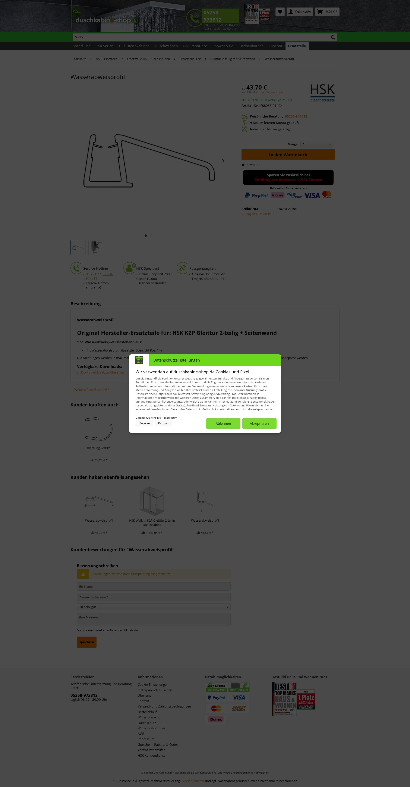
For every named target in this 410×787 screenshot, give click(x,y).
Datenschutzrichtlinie (148, 417)
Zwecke (144, 423)
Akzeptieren (259, 423)
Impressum (170, 417)
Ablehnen (223, 423)
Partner (163, 423)
